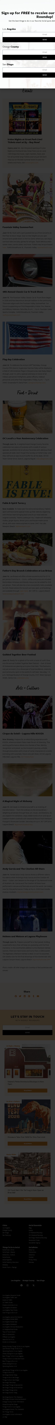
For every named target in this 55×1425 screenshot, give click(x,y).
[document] (27, 712)
